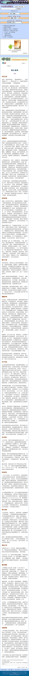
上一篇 (22, 667)
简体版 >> (9, 66)
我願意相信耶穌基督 (9, 25)
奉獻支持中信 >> (14, 11)
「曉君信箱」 (7, 33)
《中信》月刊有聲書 (9, 32)
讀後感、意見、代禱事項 (11, 29)
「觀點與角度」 (8, 35)
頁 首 (19, 667)
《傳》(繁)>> (11, 669)
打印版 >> (24, 63)
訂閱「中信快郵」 (9, 37)
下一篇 (25, 667)
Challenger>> (24, 669)
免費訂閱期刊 (7, 27)
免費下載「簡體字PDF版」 (11, 30)
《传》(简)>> (17, 669)
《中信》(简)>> (3, 669)
